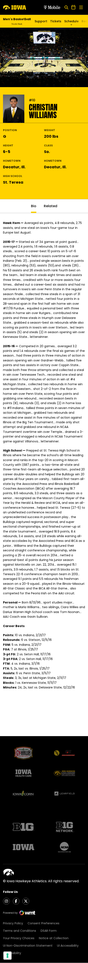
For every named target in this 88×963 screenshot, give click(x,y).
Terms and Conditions (19, 931)
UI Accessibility (68, 945)
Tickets (55, 21)
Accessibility (12, 953)
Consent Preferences (43, 923)
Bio (33, 206)
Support (41, 21)
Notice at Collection (54, 938)
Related (50, 206)
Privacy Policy (13, 923)
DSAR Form (49, 931)
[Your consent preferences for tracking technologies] (7, 956)
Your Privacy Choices (18, 938)
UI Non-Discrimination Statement (28, 945)
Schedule (71, 21)
